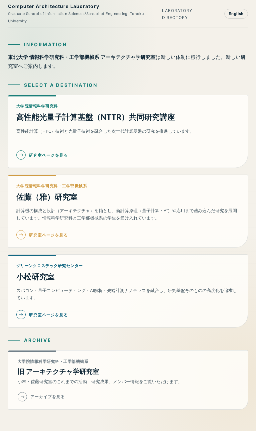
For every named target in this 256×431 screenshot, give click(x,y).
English (236, 13)
